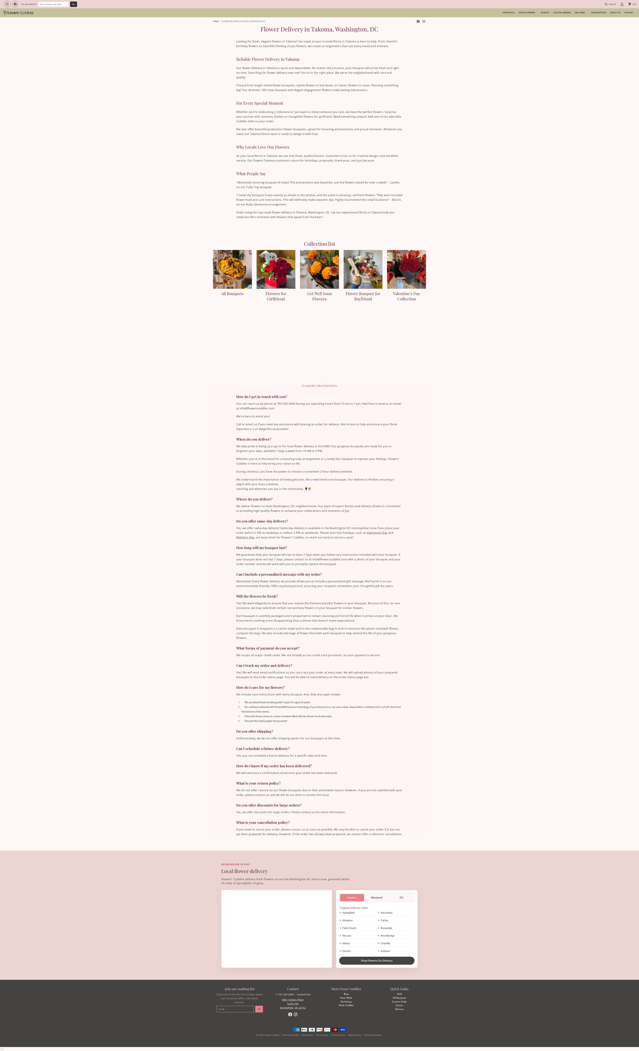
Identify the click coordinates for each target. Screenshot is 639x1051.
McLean (346, 935)
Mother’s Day (245, 537)
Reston (346, 951)
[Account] (622, 4)
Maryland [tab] (376, 897)
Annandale (386, 928)
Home (216, 21)
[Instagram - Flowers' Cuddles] (424, 21)
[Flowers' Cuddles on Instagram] (7, 4)
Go (73, 4)
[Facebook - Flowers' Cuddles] (418, 21)
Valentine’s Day (377, 533)
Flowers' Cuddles (272, 1035)
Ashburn (385, 951)
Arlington (347, 920)
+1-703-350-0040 (284, 994)
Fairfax (384, 920)
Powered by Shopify (290, 1035)
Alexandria (386, 912)
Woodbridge (388, 935)
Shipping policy (354, 1035)
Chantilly (385, 943)
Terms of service (338, 1035)
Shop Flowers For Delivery (377, 960)
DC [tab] (402, 897)
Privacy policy (322, 1035)
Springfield (348, 912)
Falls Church (349, 928)
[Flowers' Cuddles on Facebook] (15, 4)
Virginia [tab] (352, 897)
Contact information (372, 1035)
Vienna (346, 943)
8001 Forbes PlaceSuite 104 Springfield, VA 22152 (293, 1003)
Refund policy (307, 1035)
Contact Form (304, 994)
